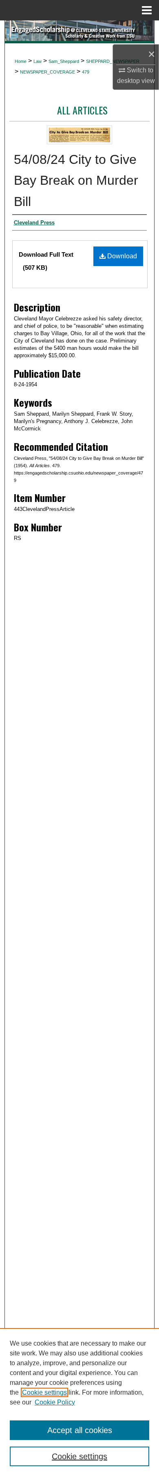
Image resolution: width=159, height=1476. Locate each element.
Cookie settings (44, 1392)
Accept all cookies (79, 1430)
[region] (79, 1402)
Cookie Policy (55, 1402)
